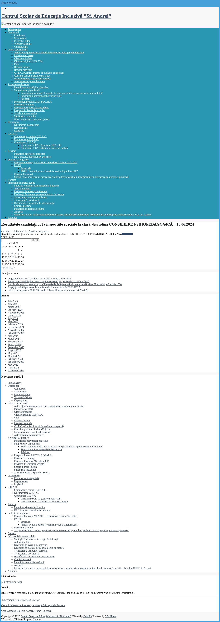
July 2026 (13, 301)
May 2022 (13, 364)
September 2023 (16, 347)
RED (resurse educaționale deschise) (32, 156)
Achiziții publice (22, 188)
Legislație (19, 130)
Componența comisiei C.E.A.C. (30, 136)
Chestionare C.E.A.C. (25, 142)
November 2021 (16, 370)
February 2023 (15, 359)
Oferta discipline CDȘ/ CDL (28, 61)
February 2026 (15, 309)
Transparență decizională (26, 200)
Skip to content (9, 2)
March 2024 (14, 338)
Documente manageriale (26, 124)
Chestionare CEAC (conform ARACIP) (41, 145)
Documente (13, 122)
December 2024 (16, 327)
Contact (12, 179)
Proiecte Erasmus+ (23, 174)
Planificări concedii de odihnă (29, 208)
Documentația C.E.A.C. (26, 139)
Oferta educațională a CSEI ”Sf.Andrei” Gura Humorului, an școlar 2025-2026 (48, 290)
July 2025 (13, 318)
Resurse (12, 151)
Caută (35, 240)
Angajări (18, 211)
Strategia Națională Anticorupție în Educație (36, 185)
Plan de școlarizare (23, 55)
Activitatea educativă (18, 84)
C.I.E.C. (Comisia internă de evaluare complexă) (39, 72)
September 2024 (16, 332)
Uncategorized (41, 231)
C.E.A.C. (12, 133)
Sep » (12, 267)
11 (6, 257)
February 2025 (15, 324)
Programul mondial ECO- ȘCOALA (33, 101)
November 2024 (16, 330)
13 (12, 257)
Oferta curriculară (23, 58)
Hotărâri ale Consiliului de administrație (34, 203)
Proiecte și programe (18, 159)
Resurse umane (22, 67)
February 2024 (15, 341)
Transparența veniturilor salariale (30, 197)
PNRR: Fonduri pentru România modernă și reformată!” (49, 171)
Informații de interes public (21, 182)
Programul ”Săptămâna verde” (29, 110)
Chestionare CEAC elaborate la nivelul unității (44, 148)
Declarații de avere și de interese (30, 191)
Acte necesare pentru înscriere (29, 81)
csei (3, 231)
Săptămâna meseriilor (25, 116)
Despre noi (13, 32)
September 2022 (16, 361)
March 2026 (14, 306)
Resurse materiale (23, 69)
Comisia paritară (22, 205)
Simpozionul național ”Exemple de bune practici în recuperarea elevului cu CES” (62, 93)
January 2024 (14, 344)
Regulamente (21, 127)
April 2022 (13, 367)
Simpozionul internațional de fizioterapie (41, 96)
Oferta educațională (18, 49)
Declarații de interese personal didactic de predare (39, 194)
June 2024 (13, 335)
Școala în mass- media (25, 113)
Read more (127, 234)
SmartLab (26, 168)
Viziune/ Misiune (23, 43)
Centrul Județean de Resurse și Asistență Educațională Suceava (33, 605)
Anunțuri (12, 217)
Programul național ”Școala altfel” (31, 107)
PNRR (17, 165)
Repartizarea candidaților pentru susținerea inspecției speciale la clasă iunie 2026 (48, 281)
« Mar (4, 267)
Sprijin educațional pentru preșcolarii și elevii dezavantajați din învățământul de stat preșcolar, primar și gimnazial (71, 177)
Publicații (25, 98)
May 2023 (13, 353)
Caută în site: (7, 237)
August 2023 (14, 350)
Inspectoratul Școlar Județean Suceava (20, 600)
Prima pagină (14, 29)
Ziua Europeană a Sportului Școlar (31, 119)
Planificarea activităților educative (31, 87)
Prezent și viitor (22, 41)
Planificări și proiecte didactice (29, 153)
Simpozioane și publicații (27, 90)
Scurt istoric (20, 38)
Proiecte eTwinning (24, 104)
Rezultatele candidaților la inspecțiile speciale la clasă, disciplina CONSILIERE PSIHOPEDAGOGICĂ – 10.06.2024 (97, 224)
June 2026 (13, 304)
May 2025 (13, 321)
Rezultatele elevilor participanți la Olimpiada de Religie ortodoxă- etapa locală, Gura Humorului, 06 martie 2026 (65, 284)
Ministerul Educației (11, 582)
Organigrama (21, 46)
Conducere (19, 35)
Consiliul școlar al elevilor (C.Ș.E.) (32, 75)
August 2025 (14, 315)
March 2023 (14, 356)
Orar (16, 64)
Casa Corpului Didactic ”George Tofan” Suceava (26, 610)
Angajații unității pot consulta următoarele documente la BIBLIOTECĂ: (44, 287)
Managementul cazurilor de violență (32, 78)
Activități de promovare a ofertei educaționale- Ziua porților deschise (49, 52)
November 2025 (16, 312)
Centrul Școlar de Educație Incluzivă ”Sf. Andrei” (56, 16)
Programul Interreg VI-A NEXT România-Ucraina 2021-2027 (45, 162)
